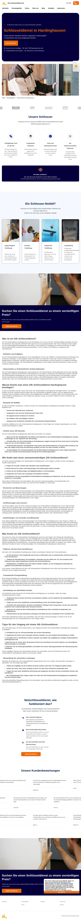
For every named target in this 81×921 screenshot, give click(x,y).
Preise (27, 8)
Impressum (61, 8)
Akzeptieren (61, 892)
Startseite (5, 8)
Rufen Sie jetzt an (11, 43)
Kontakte (51, 8)
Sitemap (62, 904)
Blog (43, 8)
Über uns (35, 8)
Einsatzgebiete (17, 8)
